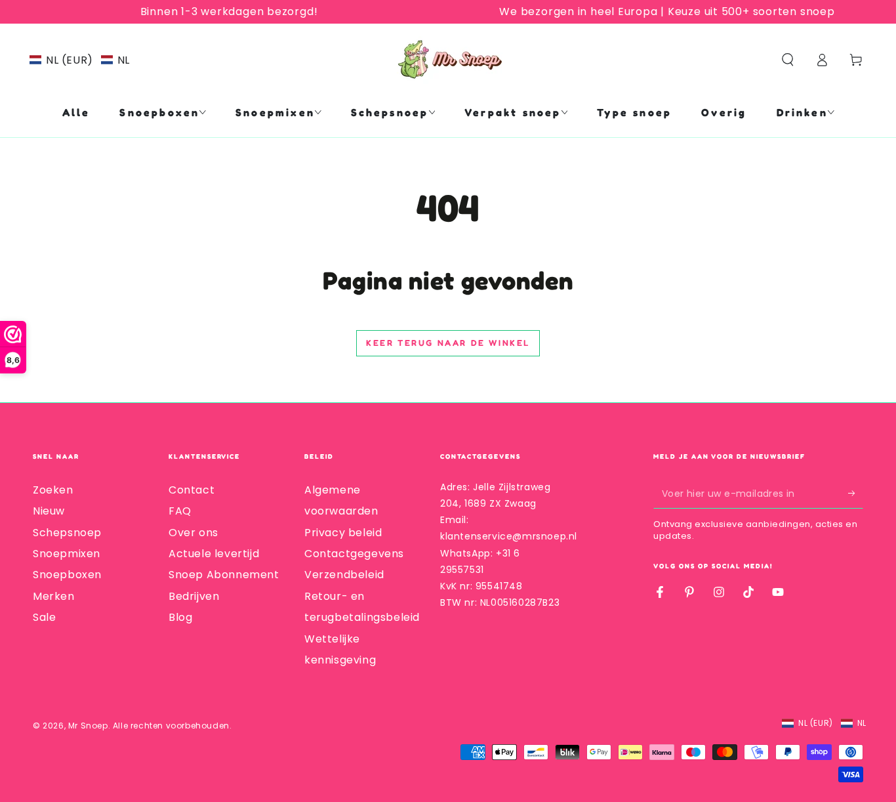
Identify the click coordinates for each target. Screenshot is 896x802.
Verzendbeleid (344, 574)
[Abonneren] (855, 493)
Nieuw (49, 510)
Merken (54, 596)
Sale (44, 617)
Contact (191, 489)
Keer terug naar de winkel (448, 342)
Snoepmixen (66, 553)
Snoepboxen (67, 574)
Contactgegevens (354, 553)
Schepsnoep (67, 532)
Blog (180, 617)
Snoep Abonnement (224, 574)
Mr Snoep (88, 725)
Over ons (193, 532)
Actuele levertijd (214, 553)
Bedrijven (194, 596)
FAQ (180, 510)
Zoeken (53, 489)
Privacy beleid (343, 532)
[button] (79, 60)
